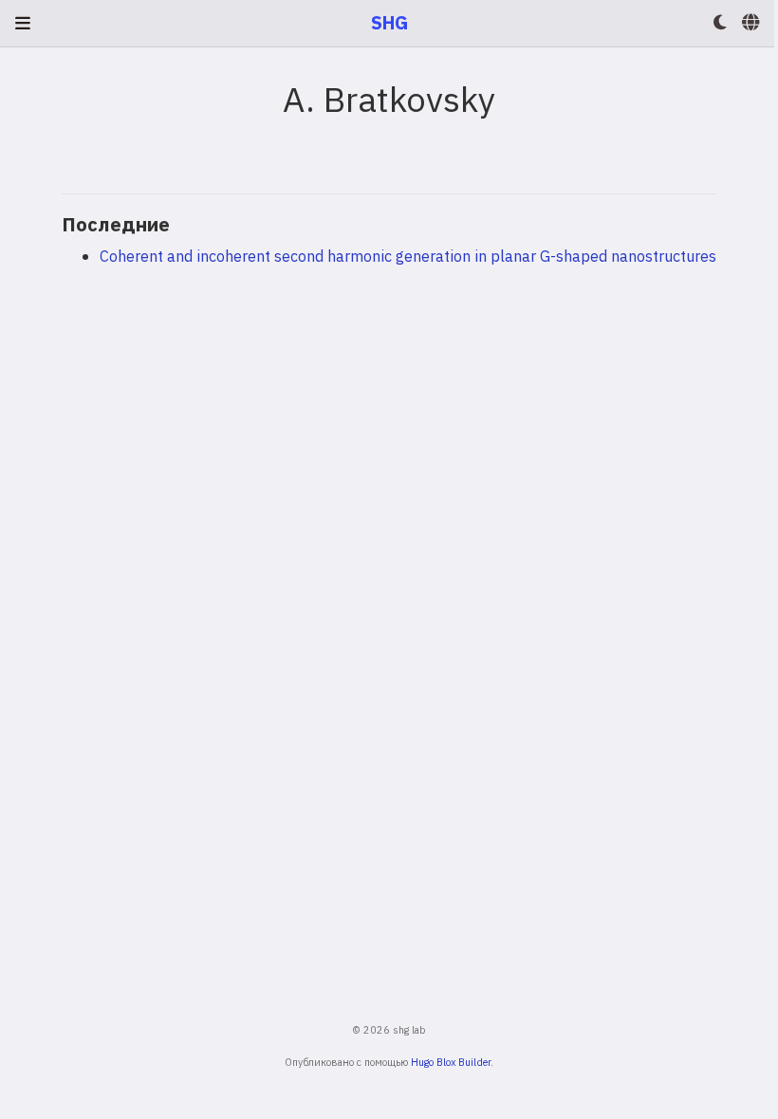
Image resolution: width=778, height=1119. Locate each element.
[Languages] (752, 23)
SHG (389, 22)
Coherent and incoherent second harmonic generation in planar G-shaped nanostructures (408, 256)
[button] (720, 23)
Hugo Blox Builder (451, 1062)
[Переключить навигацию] (22, 23)
